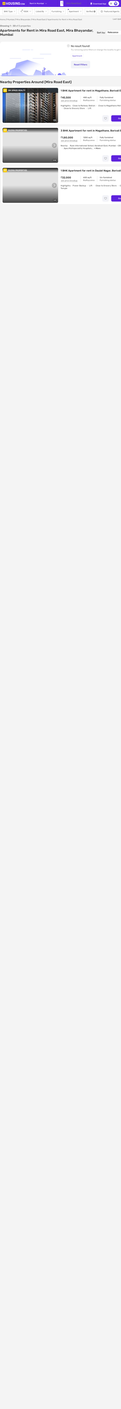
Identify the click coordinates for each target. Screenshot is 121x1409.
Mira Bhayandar (23, 19)
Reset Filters (80, 64)
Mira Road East (39, 19)
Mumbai (10, 19)
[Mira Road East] (61, 3)
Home (2, 19)
